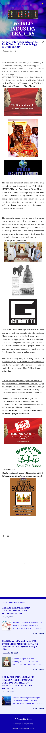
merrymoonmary (28, 723)
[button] (42, 42)
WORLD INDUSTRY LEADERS (23, 28)
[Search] (42, 4)
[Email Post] (8, 537)
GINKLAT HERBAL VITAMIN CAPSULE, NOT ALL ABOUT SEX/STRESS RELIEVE (16, 610)
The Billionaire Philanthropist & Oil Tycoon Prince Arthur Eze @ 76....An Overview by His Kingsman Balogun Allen (20, 645)
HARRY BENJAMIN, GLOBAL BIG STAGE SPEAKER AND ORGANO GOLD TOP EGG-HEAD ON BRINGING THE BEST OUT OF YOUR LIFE (18, 683)
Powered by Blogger (24, 719)
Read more (38, 634)
